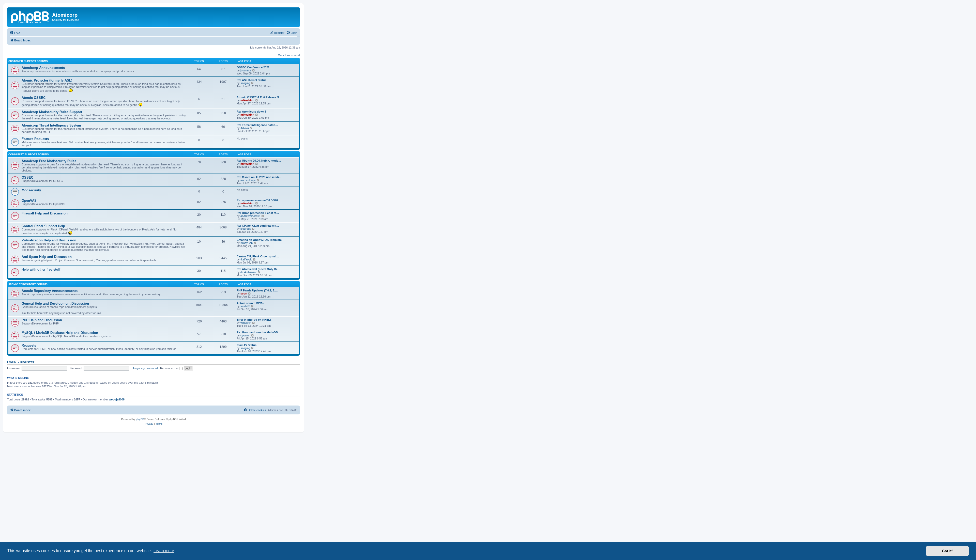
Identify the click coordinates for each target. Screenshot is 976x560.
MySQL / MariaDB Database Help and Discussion (60, 333)
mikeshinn (247, 100)
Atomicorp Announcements (43, 68)
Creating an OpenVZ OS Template (259, 239)
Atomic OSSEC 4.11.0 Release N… (259, 97)
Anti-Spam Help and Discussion (47, 257)
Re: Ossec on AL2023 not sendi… (259, 177)
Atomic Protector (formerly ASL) (47, 80)
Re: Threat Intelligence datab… (257, 125)
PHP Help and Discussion (42, 320)
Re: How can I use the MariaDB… (259, 332)
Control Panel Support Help (43, 226)
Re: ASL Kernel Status (251, 80)
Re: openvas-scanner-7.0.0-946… (259, 200)
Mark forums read (289, 55)
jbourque (245, 228)
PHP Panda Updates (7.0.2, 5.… (257, 290)
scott (243, 293)
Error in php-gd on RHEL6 (254, 319)
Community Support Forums (28, 154)
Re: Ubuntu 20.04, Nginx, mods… (259, 160)
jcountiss (245, 70)
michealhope (248, 180)
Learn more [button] (164, 551)
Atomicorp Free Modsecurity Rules (49, 161)
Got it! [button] (947, 551)
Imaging (245, 83)
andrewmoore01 (250, 215)
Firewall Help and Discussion (45, 213)
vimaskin (245, 322)
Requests (29, 345)
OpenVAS (29, 201)
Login (11, 362)
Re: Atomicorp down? (251, 111)
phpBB (140, 419)
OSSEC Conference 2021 (253, 67)
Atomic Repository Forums (28, 284)
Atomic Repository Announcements (50, 291)
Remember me (169, 368)
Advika (244, 128)
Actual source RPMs (250, 303)
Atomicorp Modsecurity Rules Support (52, 112)
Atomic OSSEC (33, 98)
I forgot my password (145, 368)
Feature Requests (35, 139)
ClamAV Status (246, 345)
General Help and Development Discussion (55, 303)
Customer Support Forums (28, 61)
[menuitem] (15, 33)
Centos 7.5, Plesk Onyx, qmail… (258, 256)
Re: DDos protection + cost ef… (258, 212)
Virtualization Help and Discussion (49, 240)
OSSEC (27, 177)
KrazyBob (246, 242)
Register (27, 362)
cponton (245, 335)
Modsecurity (31, 190)
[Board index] (30, 16)
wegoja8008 (117, 399)
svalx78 (245, 306)
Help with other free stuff (41, 269)
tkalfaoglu (246, 259)
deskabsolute (248, 272)
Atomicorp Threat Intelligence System (51, 125)
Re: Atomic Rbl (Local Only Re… (258, 269)
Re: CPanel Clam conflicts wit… (258, 225)
